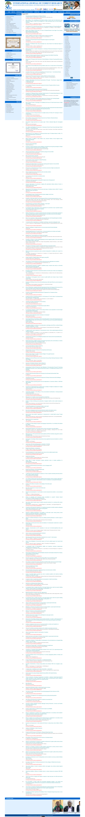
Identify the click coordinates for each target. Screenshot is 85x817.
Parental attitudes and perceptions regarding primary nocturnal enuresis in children (41, 569)
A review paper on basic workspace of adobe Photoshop (36, 159)
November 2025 (67, 47)
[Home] (34, 10)
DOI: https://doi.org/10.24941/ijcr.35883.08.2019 (34, 689)
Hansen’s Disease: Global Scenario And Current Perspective (36, 89)
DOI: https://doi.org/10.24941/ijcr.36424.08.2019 (34, 630)
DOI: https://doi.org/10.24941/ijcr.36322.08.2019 (34, 495)
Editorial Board (8, 17)
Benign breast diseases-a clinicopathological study (35, 469)
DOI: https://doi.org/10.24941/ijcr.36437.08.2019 (34, 638)
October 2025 (67, 48)
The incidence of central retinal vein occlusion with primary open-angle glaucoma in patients (42, 261)
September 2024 (68, 66)
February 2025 (67, 59)
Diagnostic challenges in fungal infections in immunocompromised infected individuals (41, 227)
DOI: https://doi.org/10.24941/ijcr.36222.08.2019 (34, 348)
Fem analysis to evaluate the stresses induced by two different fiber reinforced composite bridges (43, 561)
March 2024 (67, 74)
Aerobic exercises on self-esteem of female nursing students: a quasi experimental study (42, 636)
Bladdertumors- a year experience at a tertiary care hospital (36, 235)
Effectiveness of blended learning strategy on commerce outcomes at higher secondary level (43, 167)
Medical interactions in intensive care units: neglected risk (36, 592)
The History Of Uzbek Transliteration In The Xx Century (36, 301)
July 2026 (66, 36)
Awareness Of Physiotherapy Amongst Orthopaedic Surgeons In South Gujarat (40, 39)
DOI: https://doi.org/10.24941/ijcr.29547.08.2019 (34, 18)
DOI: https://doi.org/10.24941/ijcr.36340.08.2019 (34, 795)
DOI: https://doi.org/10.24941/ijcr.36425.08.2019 (34, 634)
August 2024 (67, 67)
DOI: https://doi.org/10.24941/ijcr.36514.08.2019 (34, 769)
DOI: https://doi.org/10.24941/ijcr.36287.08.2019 (34, 467)
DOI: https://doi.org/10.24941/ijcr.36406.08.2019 (34, 721)
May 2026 (66, 39)
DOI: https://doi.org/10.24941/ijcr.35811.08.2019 (34, 33)
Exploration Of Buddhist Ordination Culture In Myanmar (36, 363)
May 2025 (66, 55)
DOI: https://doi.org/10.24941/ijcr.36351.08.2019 (34, 595)
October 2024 (67, 65)
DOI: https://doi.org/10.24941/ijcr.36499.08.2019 (34, 681)
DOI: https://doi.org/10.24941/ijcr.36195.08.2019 (34, 404)
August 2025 (67, 51)
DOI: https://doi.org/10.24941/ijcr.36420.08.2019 (34, 136)
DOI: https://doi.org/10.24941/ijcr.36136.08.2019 (34, 328)
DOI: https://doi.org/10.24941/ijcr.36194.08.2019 (34, 170)
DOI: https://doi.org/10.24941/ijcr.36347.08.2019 (34, 500)
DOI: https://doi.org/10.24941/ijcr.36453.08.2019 (34, 539)
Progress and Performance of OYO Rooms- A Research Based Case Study (39, 732)
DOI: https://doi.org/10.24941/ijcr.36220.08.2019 (34, 426)
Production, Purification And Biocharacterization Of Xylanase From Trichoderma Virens (41, 292)
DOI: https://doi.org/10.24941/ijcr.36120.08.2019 (34, 87)
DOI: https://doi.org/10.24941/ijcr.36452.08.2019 (34, 658)
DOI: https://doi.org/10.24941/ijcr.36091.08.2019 (34, 74)
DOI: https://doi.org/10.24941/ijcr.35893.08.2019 (34, 255)
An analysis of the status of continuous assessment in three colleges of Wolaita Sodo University (43, 762)
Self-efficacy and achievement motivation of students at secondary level (39, 699)
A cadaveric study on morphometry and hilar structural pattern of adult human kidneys (41, 579)
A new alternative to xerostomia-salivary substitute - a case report (38, 203)
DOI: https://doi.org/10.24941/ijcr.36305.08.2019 (34, 361)
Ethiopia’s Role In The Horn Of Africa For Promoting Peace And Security (39, 349)
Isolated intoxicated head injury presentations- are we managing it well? (39, 465)
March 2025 (67, 58)
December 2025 (67, 46)
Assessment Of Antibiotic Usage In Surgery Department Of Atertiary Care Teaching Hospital (42, 98)
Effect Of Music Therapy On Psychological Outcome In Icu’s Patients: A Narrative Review (42, 117)
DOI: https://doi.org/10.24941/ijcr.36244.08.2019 (34, 352)
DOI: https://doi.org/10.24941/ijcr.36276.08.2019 (34, 458)
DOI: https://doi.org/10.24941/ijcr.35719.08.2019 (34, 233)
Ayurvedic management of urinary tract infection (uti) (35, 487)
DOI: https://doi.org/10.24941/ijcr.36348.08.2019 (34, 505)
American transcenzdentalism (31, 143)
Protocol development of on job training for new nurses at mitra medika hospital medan (42, 452)
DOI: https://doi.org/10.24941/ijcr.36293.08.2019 (34, 471)
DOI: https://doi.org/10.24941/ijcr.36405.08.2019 (34, 716)
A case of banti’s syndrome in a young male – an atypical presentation (38, 659)
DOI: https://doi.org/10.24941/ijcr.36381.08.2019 (34, 375)
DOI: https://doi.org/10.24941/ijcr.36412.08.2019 (34, 131)
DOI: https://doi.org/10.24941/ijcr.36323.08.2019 (34, 116)
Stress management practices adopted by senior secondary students (38, 171)
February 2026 (67, 43)
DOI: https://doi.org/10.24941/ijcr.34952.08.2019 (34, 216)
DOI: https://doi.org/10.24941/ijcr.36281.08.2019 (34, 463)
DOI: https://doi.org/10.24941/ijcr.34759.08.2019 (34, 211)
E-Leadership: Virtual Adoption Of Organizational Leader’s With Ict (37, 305)
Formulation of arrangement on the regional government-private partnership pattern (41, 695)
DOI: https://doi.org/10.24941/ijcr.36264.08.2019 (34, 442)
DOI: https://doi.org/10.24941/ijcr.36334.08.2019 (34, 701)
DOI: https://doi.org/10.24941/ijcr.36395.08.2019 (34, 510)
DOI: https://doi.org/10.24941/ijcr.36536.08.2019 (34, 774)
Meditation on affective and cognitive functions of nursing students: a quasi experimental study (43, 606)
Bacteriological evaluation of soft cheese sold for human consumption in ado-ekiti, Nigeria (42, 428)
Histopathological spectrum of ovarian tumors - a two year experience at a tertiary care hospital (43, 231)
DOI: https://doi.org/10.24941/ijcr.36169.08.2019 (34, 390)
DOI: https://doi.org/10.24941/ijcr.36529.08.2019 (34, 675)
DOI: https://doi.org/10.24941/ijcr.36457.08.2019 (34, 735)
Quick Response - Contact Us (11, 32)
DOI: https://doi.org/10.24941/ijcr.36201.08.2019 (34, 174)
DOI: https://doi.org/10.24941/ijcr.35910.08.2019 (34, 259)
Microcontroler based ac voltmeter (32, 155)
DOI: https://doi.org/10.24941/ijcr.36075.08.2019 (34, 158)
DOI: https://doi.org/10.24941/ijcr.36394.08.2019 (34, 622)
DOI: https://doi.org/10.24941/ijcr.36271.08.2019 (34, 356)
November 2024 (67, 63)
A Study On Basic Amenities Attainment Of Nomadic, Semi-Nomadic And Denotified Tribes (42, 373)
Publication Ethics (9, 29)
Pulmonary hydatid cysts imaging (32, 565)
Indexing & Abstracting (10, 16)
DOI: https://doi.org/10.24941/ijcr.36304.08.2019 (34, 105)
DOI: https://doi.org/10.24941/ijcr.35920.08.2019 (34, 57)
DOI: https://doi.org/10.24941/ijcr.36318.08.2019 (34, 486)
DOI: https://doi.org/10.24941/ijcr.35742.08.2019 (34, 244)
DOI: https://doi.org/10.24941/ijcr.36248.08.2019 (34, 432)
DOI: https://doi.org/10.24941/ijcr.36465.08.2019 (34, 739)
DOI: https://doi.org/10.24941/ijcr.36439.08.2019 (34, 560)
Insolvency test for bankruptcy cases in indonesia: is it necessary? (37, 314)
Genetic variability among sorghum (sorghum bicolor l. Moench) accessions (39, 35)
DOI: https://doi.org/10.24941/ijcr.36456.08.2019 (34, 730)
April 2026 (67, 40)
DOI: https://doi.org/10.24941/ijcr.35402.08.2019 (34, 521)
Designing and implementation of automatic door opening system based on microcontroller (42, 163)
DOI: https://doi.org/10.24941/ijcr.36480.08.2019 (34, 755)
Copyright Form (8, 52)
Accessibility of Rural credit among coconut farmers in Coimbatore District (39, 737)
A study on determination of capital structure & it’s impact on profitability (39, 708)
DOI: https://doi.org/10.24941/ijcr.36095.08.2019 (34, 263)
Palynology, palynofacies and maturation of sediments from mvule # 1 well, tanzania (41, 537)
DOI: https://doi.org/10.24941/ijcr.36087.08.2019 (34, 70)
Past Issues (8, 22)
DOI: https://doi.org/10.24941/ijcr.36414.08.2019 (34, 726)
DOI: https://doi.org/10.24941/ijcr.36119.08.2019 (34, 83)
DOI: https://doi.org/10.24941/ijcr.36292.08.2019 (34, 697)
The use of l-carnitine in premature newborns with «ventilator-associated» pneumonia (41, 628)
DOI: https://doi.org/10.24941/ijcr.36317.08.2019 (34, 482)
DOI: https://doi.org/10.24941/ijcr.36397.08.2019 (34, 626)
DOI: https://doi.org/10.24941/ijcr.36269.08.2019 (34, 450)
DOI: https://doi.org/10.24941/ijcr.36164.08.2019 (34, 317)
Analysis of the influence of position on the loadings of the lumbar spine (39, 483)
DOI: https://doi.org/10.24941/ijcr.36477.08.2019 (34, 667)
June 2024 (67, 70)
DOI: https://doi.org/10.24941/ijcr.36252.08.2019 (34, 437)
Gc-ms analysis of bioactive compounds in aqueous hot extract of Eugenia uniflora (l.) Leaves (42, 85)
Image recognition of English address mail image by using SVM (37, 257)
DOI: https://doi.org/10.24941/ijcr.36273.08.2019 (34, 454)
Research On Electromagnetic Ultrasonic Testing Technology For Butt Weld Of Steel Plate (42, 55)
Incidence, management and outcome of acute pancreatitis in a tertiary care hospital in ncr (42, 624)
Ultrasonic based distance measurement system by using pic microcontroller (40, 151)
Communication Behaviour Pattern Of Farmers (34, 345)
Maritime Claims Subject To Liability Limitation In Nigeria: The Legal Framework (40, 353)
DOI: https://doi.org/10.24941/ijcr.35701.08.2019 (34, 685)
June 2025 (67, 54)
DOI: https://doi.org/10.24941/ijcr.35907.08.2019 (34, 53)
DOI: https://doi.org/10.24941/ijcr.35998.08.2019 (34, 779)
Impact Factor (8, 56)
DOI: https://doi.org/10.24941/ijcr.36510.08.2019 (34, 764)
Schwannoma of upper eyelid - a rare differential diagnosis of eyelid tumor (39, 645)
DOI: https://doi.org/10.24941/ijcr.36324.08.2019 (34, 590)
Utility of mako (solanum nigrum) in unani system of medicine (37, 632)
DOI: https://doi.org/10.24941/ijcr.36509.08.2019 (34, 760)
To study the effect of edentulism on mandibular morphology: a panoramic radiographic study (43, 222)
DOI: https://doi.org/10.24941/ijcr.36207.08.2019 (34, 417)
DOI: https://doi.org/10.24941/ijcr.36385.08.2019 (34, 613)
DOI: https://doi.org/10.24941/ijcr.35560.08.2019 (34, 526)
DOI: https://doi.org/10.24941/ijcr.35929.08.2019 (34, 63)
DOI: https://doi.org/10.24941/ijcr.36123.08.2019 (34, 313)
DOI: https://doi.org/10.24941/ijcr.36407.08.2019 (34, 535)
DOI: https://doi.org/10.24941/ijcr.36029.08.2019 (34, 285)
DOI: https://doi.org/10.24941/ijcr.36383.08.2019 (34, 609)
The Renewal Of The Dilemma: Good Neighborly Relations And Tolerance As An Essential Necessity (44, 336)
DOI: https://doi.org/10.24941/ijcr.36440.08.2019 (34, 643)
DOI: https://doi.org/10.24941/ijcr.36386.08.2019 (34, 617)
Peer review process (9, 30)
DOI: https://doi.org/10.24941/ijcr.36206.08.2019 (34, 412)
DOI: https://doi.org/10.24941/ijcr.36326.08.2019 (34, 187)
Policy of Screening (9, 57)
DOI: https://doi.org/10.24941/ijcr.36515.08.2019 (34, 790)
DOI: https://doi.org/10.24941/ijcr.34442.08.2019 (34, 564)
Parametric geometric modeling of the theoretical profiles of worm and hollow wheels (41, 557)
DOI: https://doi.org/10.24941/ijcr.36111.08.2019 (34, 275)
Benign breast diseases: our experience (33, 448)
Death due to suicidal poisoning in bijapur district (34, 583)
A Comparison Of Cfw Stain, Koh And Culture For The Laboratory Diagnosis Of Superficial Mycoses (43, 26)
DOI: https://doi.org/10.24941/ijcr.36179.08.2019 (34, 323)
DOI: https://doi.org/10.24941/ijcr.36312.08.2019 (34, 182)
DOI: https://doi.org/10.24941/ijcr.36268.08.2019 (34, 446)
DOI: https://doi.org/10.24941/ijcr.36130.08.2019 (34, 162)
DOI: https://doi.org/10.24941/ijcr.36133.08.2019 (34, 166)
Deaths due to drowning (30, 456)
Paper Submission (9, 55)
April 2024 (67, 73)
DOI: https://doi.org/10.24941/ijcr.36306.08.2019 (34, 178)
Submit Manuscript (9, 18)
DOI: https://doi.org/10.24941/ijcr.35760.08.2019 (34, 28)
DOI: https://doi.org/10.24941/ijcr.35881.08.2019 (34, 47)
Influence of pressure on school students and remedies (36, 610)
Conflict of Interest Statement (11, 25)
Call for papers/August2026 (10, 23)
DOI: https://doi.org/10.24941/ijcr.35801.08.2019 (34, 249)
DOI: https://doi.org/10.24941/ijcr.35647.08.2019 (34, 225)
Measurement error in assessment (32, 419)
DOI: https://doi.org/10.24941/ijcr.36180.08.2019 (34, 577)
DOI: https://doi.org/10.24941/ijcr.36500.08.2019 (34, 671)
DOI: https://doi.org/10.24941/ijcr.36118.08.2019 (34, 294)
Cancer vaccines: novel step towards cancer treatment (36, 533)
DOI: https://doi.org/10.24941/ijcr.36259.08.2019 (34, 531)
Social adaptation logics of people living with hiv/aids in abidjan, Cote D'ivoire (39, 194)
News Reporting (29, 683)
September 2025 (68, 50)
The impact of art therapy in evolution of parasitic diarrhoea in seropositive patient (41, 245)
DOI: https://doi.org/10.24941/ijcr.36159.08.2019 (34, 344)
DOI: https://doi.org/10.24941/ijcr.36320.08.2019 (34, 490)
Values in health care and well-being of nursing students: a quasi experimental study (41, 602)
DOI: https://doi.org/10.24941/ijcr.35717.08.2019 (34, 24)
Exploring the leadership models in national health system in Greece (38, 687)
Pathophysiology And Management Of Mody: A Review (36, 16)
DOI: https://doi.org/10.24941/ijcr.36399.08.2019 (34, 379)
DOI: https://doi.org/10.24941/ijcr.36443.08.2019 (34, 647)
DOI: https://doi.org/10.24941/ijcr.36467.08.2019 (34, 662)
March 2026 (67, 42)
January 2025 (67, 61)
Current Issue (8, 21)
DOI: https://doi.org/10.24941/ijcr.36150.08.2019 (34, 572)
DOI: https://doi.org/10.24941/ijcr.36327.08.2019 (34, 365)
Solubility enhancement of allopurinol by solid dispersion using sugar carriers (39, 614)
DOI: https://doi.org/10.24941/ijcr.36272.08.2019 (34, 585)
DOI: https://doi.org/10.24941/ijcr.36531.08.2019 (34, 544)
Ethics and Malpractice (10, 24)
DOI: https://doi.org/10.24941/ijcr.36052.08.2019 (34, 568)
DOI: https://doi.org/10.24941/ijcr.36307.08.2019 (34, 515)
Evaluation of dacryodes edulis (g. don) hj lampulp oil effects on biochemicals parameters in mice (43, 198)
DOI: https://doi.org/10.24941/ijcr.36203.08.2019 (34, 408)
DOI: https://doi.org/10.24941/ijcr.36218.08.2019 (34, 693)
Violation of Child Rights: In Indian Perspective (34, 728)
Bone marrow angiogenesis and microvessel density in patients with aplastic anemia (41, 410)
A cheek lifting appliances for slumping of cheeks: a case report (37, 406)
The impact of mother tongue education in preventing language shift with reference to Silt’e (42, 691)
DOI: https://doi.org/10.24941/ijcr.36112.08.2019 (34, 290)
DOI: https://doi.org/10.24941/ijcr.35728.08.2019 (34, 237)
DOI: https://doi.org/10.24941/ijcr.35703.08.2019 (34, 229)
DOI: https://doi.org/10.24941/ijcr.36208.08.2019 (34, 421)
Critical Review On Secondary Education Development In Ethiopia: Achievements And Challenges (43, 377)
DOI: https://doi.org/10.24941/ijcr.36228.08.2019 (34, 100)
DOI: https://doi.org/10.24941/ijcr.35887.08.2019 (34, 280)
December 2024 (67, 62)
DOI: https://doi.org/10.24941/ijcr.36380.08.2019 (34, 605)
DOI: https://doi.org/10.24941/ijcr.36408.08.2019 (34, 556)
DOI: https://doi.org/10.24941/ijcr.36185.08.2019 (34, 395)
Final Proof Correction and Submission (12, 28)
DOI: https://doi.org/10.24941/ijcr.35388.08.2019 (34, 220)
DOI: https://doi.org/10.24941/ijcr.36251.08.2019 (34, 96)
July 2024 (66, 69)
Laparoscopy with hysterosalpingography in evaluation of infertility (38, 444)
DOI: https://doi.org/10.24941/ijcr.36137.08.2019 (34, 91)
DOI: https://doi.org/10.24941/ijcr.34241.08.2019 (34, 196)
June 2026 (67, 38)
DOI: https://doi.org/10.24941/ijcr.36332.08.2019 (34, 120)
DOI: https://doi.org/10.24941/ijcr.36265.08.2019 (34, 581)
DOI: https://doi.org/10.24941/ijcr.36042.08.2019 (34, 154)
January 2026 (67, 44)
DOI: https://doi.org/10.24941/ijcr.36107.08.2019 (34, 78)
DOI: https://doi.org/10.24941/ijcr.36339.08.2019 (34, 125)
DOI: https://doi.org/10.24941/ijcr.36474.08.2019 (34, 750)
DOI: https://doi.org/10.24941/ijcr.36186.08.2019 (34, 399)
